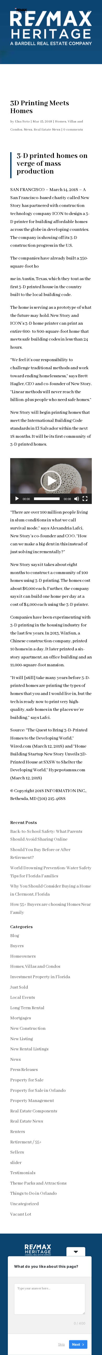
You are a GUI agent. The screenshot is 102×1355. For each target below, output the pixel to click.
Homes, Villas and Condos (35, 966)
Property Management (32, 1101)
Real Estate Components (33, 1111)
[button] (51, 481)
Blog (14, 936)
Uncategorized (24, 1204)
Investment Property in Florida (40, 977)
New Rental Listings (29, 1049)
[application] (51, 481)
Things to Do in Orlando (33, 1193)
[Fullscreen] (85, 498)
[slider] (47, 498)
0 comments (73, 129)
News (28, 129)
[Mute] (76, 498)
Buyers (17, 946)
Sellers (17, 1152)
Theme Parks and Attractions (38, 1183)
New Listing (21, 1039)
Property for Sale (26, 1080)
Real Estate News (47, 129)
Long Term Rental (27, 1008)
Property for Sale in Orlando (38, 1090)
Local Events (22, 997)
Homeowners (23, 956)
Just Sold (19, 987)
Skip (61, 1344)
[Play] (17, 498)
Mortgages (20, 1018)
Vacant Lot (20, 1214)
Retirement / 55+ (26, 1142)
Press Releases (24, 1070)
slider (15, 1163)
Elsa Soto (22, 121)
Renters (17, 1132)
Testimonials (22, 1173)
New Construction (28, 1028)
